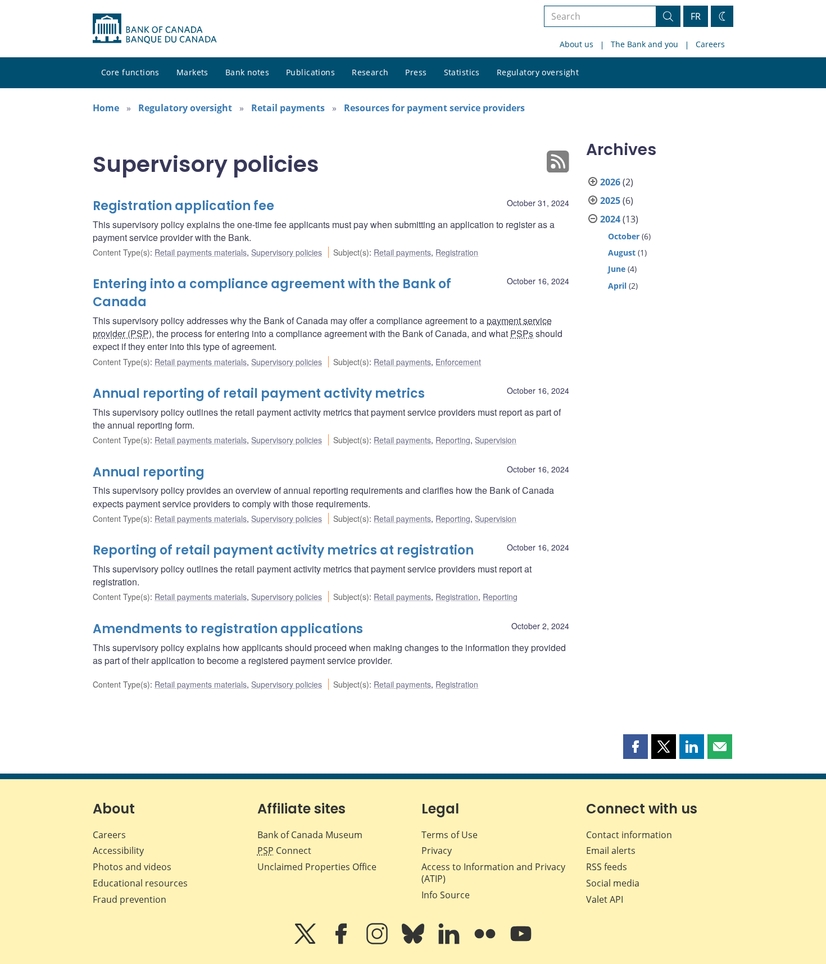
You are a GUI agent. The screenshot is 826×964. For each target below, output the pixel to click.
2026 (610, 182)
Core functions (130, 72)
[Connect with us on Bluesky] (414, 941)
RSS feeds (606, 867)
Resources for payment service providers (434, 108)
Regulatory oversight (538, 72)
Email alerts (611, 850)
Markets (192, 72)
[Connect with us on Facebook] (342, 941)
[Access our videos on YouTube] (521, 941)
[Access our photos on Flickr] (486, 941)
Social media (612, 883)
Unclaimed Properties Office (316, 867)
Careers (710, 44)
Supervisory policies (286, 252)
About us (576, 44)
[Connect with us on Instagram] (378, 941)
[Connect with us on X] (306, 941)
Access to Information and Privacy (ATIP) (493, 873)
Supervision (495, 439)
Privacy (436, 850)
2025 (610, 200)
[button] (635, 746)
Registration (456, 252)
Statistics (462, 72)
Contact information (629, 835)
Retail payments (288, 108)
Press (415, 72)
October (623, 236)
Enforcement (458, 361)
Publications (310, 72)
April (617, 285)
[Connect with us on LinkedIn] (450, 941)
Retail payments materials (201, 252)
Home (106, 108)
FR (696, 16)
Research (370, 72)
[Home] (154, 28)
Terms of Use (449, 835)
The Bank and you (644, 44)
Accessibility (118, 850)
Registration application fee (183, 206)
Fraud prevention (129, 899)
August (622, 252)
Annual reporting (149, 472)
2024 (610, 219)
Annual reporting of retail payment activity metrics (259, 393)
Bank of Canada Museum (309, 835)
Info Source (445, 895)
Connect (284, 850)
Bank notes (247, 72)
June (616, 268)
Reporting (452, 439)
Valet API (604, 899)
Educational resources (140, 883)
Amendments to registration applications (228, 629)
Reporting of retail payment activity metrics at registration (283, 550)
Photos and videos (132, 867)
